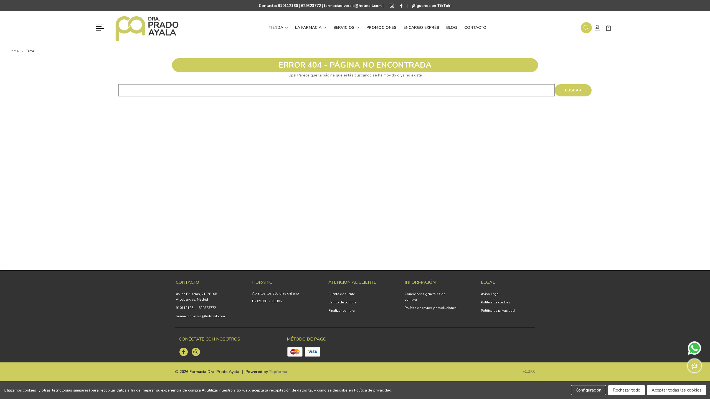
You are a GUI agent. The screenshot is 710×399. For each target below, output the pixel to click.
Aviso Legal (490, 294)
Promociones (381, 27)
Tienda (276, 27)
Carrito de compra (342, 302)
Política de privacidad (498, 310)
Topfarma (278, 371)
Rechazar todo (626, 390)
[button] (101, 26)
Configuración (588, 390)
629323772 (207, 308)
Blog (451, 27)
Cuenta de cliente (341, 294)
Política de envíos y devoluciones (431, 308)
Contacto (475, 27)
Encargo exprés (421, 27)
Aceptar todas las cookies (676, 390)
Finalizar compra (341, 310)
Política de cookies (495, 302)
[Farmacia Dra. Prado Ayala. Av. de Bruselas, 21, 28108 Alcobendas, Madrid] (147, 28)
